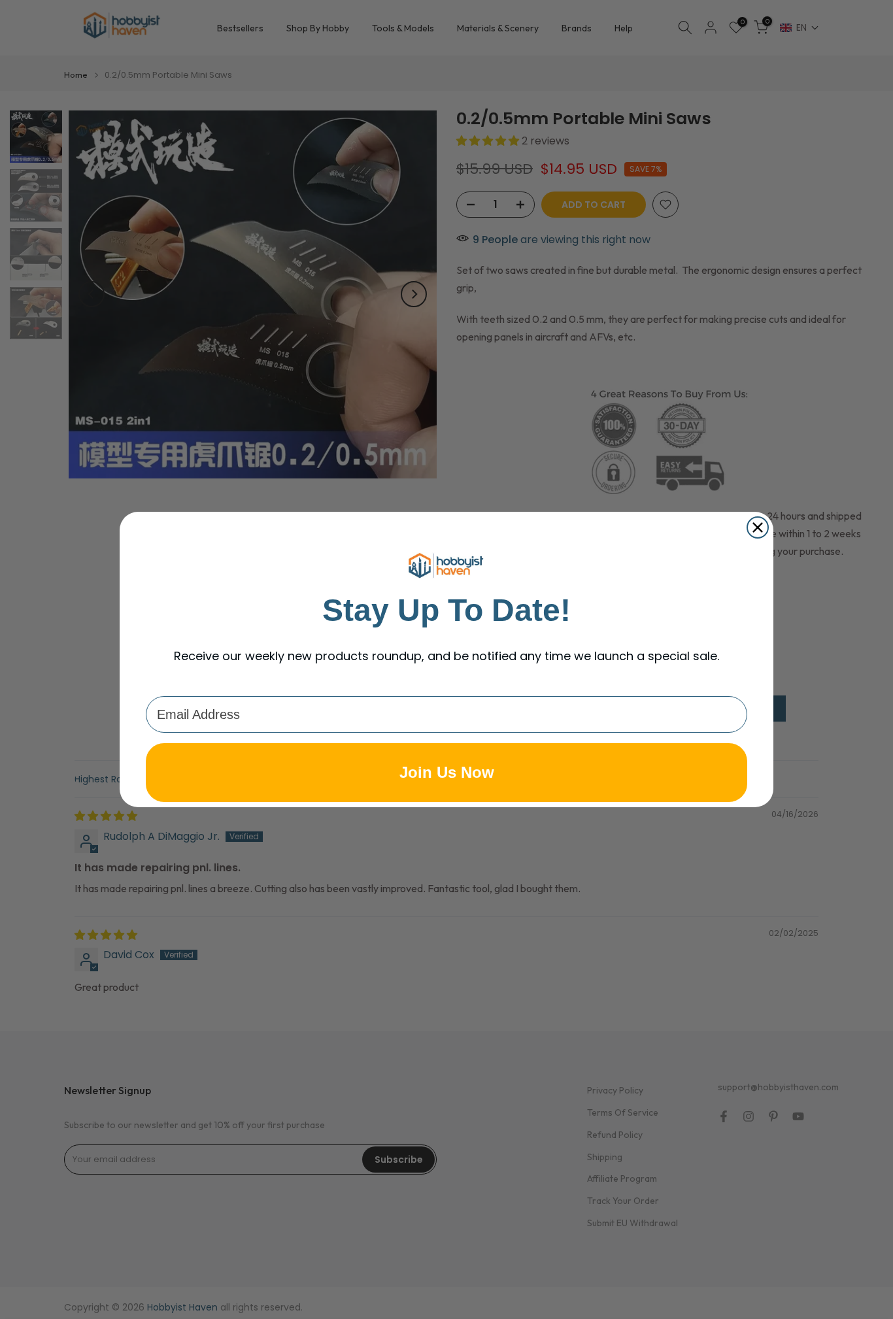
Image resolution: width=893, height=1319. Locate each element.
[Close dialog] (757, 527)
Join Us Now (446, 772)
